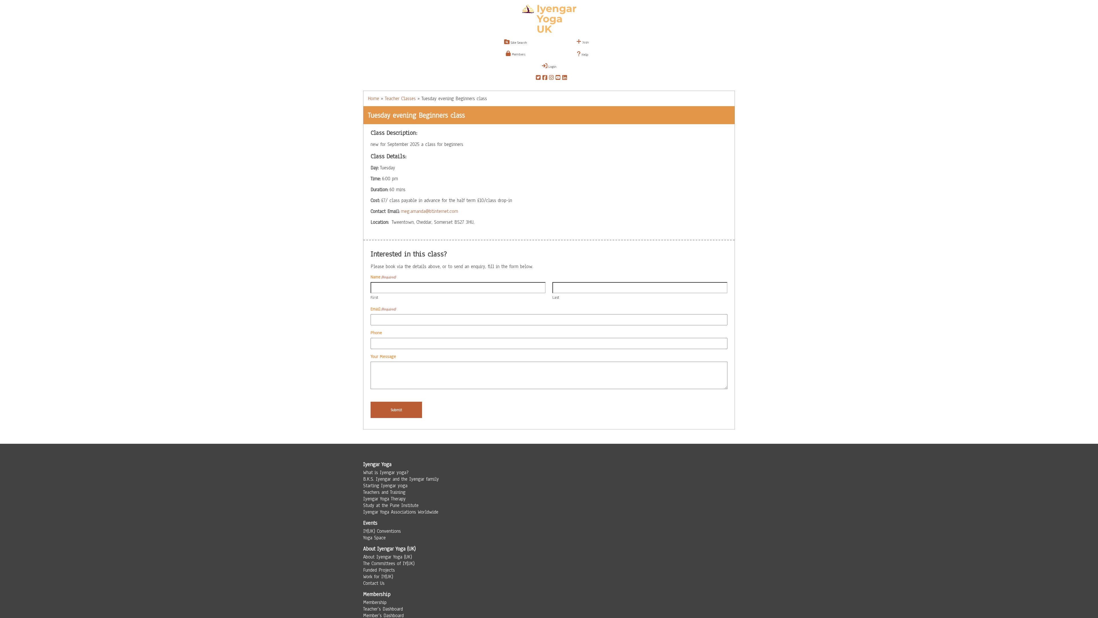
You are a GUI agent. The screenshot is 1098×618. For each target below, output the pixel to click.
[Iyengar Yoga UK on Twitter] (538, 78)
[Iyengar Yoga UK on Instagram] (551, 78)
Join (585, 42)
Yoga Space (374, 537)
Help (584, 54)
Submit (396, 409)
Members (518, 54)
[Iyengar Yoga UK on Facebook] (544, 78)
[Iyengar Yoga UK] (549, 19)
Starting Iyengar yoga (385, 485)
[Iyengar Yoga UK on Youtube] (558, 78)
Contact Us (374, 583)
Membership (375, 602)
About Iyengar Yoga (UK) (387, 557)
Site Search (518, 42)
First (374, 297)
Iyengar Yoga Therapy (384, 499)
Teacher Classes (400, 98)
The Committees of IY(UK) (389, 563)
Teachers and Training (384, 492)
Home (373, 98)
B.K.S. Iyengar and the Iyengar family (401, 479)
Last (555, 297)
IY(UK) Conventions (382, 531)
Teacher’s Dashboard (383, 609)
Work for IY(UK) (378, 576)
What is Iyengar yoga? (386, 472)
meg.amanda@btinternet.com (429, 211)
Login (551, 66)
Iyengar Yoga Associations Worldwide (400, 512)
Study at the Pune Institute (391, 505)
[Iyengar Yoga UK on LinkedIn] (564, 78)
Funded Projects (379, 570)
